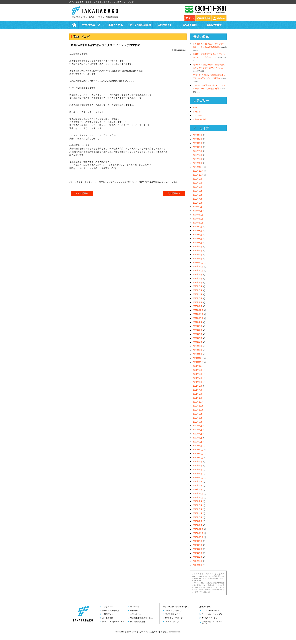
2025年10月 (198, 175)
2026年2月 (197, 159)
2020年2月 (197, 442)
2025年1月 (197, 211)
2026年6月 (197, 143)
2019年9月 (197, 461)
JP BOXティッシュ (210, 618)
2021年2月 (197, 394)
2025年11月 (198, 171)
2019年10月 (198, 458)
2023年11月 (198, 266)
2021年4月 (197, 390)
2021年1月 (197, 398)
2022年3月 (197, 346)
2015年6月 (197, 553)
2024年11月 (198, 219)
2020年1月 (197, 445)
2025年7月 (197, 187)
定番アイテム (115, 25)
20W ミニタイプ (172, 622)
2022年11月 (198, 314)
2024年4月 (197, 246)
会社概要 (134, 610)
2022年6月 (197, 334)
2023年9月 (197, 274)
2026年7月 (197, 139)
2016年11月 (198, 497)
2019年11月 (198, 453)
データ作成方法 (140, 25)
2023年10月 (198, 270)
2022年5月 (197, 338)
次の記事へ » (174, 193)
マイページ (135, 607)
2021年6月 (197, 382)
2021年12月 (198, 358)
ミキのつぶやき (200, 119)
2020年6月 (197, 426)
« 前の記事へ (82, 193)
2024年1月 (197, 258)
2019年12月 (198, 449)
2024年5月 (197, 243)
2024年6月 (197, 239)
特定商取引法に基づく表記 (141, 618)
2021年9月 (197, 370)
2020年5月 (197, 430)
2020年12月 (198, 402)
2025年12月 (198, 167)
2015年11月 (198, 533)
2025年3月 (197, 203)
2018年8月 (197, 481)
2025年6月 (197, 191)
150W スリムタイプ (173, 610)
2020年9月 (197, 414)
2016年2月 (197, 521)
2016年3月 (197, 517)
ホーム (74, 25)
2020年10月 (198, 410)
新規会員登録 (203, 18)
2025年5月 (197, 195)
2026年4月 (197, 151)
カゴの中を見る (189, 18)
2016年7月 (197, 501)
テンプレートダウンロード (113, 622)
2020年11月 (198, 406)
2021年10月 (198, 366)
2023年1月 (197, 306)
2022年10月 (198, 318)
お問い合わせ (214, 25)
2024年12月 (198, 215)
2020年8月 (197, 418)
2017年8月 (197, 489)
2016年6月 (197, 505)
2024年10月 (198, 223)
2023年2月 (197, 302)
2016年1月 (197, 525)
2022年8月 (197, 326)
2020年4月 (197, 434)
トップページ (107, 607)
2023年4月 (197, 294)
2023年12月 (198, 262)
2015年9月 (197, 541)
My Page (219, 18)
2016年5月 (197, 509)
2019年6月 (197, 473)
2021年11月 (198, 362)
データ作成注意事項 (110, 610)
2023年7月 (197, 282)
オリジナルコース (91, 25)
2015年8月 (197, 545)
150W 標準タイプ (172, 614)
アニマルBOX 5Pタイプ (211, 610)
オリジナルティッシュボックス (176, 607)
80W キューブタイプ (174, 618)
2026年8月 (197, 135)
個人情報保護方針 (137, 622)
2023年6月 (197, 286)
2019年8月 (197, 465)
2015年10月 (198, 537)
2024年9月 (197, 226)
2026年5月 (197, 147)
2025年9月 (197, 179)
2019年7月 (197, 469)
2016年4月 (197, 513)
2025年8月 (197, 183)
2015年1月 (197, 565)
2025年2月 (197, 207)
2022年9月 (197, 322)
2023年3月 (197, 298)
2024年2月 (197, 254)
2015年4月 (197, 557)
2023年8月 (197, 278)
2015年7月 (197, 549)
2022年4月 (197, 342)
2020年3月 (197, 438)
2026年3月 (197, 155)
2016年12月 (198, 493)
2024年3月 (197, 250)
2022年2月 (197, 350)
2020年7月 (197, 422)
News (195, 107)
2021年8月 (197, 374)
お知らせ (197, 111)
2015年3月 (197, 561)
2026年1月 (197, 163)
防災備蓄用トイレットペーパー (212, 623)
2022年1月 (197, 354)
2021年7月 (197, 378)
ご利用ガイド (165, 25)
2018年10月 (198, 477)
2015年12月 (198, 529)
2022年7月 (197, 330)
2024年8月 (197, 230)
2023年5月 (197, 290)
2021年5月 (197, 386)
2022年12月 (198, 310)
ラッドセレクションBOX (212, 614)
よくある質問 (189, 25)
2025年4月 (197, 199)
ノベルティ (198, 115)
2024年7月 (197, 234)
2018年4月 (197, 485)
